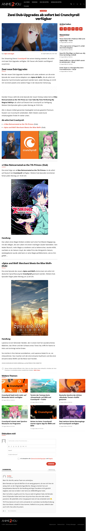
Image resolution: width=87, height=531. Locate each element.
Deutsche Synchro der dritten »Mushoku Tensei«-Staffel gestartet (70, 397)
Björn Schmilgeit (9, 53)
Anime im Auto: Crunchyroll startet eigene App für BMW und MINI (42, 423)
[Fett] (9, 446)
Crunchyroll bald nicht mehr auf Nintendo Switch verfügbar (14, 396)
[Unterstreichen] (13, 446)
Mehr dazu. (37, 370)
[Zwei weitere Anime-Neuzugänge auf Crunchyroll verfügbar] (72, 412)
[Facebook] (74, 4)
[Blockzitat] (23, 446)
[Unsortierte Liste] (21, 446)
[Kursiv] (11, 446)
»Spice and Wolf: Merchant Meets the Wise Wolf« (22, 127)
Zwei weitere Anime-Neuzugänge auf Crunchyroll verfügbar (72, 422)
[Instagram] (80, 4)
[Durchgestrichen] (16, 446)
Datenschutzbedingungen (38, 458)
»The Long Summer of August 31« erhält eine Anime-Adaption (72, 47)
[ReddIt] (77, 29)
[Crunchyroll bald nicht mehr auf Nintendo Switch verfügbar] (15, 386)
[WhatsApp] (69, 29)
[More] (80, 29)
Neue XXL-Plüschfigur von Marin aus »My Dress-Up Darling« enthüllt (72, 54)
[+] (26, 446)
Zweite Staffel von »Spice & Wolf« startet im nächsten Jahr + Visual (72, 61)
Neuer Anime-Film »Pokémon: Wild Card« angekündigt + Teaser (72, 39)
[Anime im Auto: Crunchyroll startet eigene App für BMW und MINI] (43, 412)
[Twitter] (77, 4)
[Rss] (84, 4)
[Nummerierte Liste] (18, 446)
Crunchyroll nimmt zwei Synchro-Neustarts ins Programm (14, 422)
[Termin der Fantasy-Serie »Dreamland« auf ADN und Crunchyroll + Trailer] (43, 386)
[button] (71, 4)
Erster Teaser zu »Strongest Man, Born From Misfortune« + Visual (72, 68)
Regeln (51, 458)
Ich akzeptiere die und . (36, 458)
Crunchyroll (43, 10)
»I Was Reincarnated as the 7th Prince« (18, 124)
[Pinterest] (73, 29)
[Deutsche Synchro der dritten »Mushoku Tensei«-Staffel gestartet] (72, 386)
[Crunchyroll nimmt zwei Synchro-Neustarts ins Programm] (15, 412)
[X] (65, 29)
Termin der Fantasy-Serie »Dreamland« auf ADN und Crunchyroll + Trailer (40, 397)
